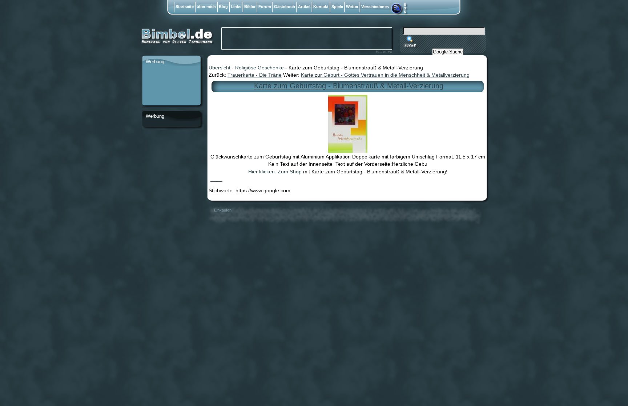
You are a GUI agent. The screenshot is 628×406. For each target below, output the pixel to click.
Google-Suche (448, 52)
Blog (223, 6)
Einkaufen (223, 210)
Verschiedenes (375, 6)
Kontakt (321, 6)
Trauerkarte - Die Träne (255, 75)
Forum (264, 6)
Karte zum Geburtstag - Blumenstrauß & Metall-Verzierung (348, 86)
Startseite (184, 6)
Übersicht (219, 68)
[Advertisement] (171, 86)
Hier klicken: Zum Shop (275, 171)
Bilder (250, 6)
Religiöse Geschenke (259, 68)
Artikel (304, 6)
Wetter (352, 6)
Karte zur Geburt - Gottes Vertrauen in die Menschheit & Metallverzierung (385, 75)
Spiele (337, 6)
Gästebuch (284, 6)
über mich (206, 6)
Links (236, 6)
